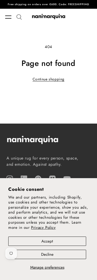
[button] (11, 17)
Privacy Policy (43, 227)
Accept (47, 241)
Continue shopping (48, 79)
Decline (47, 254)
